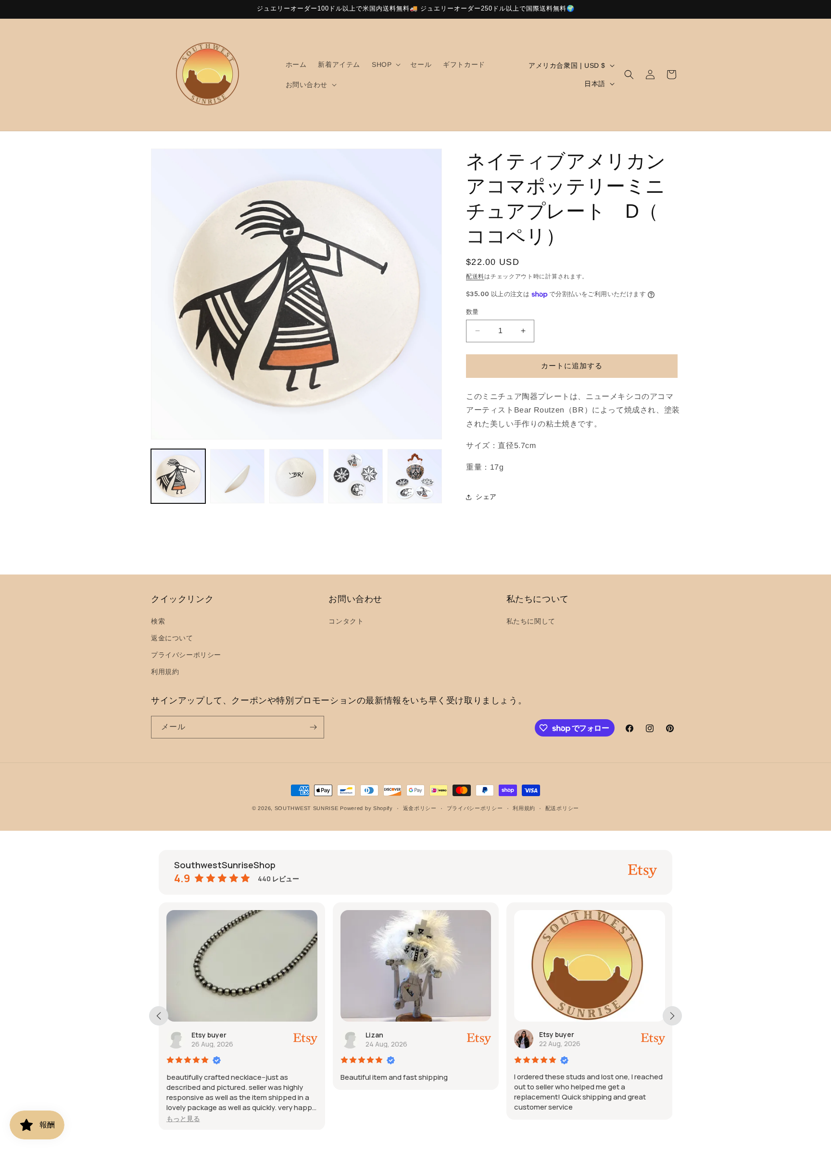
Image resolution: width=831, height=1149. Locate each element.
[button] (385, 64)
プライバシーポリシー (186, 655)
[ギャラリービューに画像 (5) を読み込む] (415, 476)
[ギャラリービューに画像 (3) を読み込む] (296, 476)
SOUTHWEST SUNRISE (307, 808)
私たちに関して (530, 621)
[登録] (313, 727)
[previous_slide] (158, 1015)
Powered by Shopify (366, 808)
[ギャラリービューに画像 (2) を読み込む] (237, 476)
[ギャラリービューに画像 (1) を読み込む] (178, 476)
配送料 (475, 276)
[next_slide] (672, 1015)
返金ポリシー (420, 808)
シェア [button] (486, 496)
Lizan (374, 1034)
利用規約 (165, 672)
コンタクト (346, 621)
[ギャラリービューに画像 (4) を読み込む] (355, 476)
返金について (172, 638)
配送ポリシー (562, 808)
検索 (158, 621)
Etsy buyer (209, 1034)
